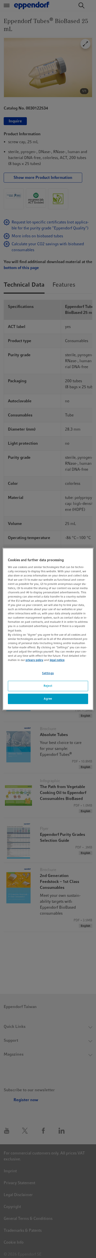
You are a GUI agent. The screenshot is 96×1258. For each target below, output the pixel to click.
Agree (48, 698)
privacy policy (34, 660)
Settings (48, 673)
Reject (48, 685)
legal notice (57, 660)
